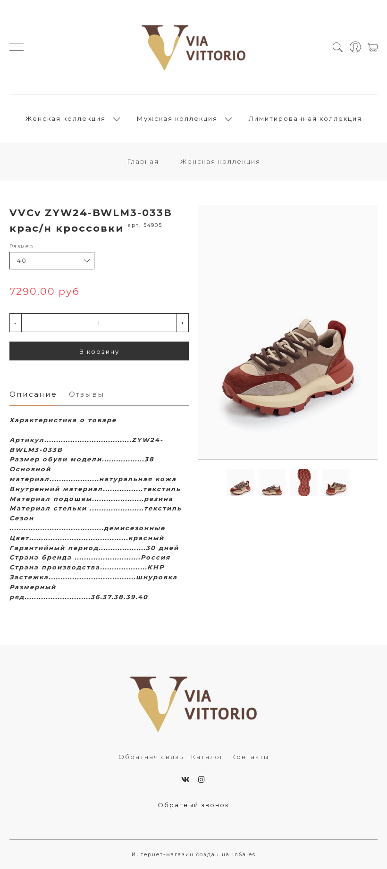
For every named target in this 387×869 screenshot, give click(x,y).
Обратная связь (151, 756)
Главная (143, 161)
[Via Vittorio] (193, 47)
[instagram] (202, 779)
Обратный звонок (193, 805)
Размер (21, 246)
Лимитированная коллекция (305, 118)
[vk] (186, 779)
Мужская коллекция (177, 118)
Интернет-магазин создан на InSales (194, 855)
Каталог (207, 756)
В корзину (99, 351)
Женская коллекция (65, 118)
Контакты (250, 756)
